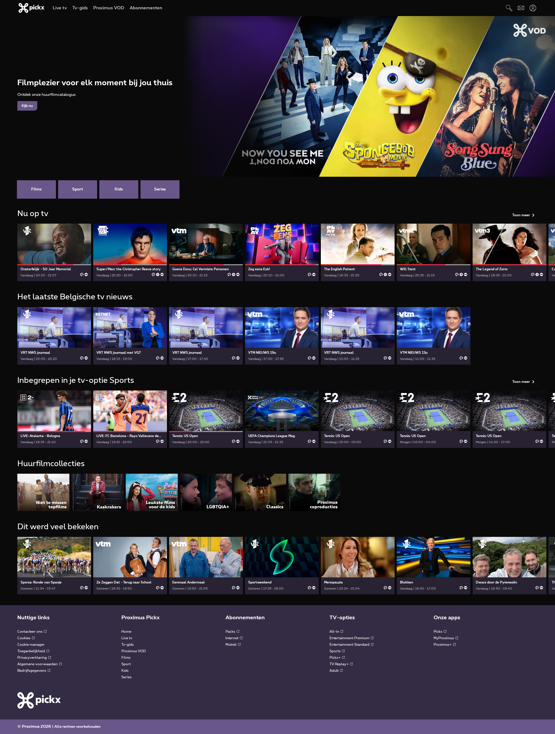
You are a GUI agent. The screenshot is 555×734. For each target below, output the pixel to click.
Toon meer (521, 215)
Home (126, 631)
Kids (125, 670)
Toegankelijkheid (31, 651)
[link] (54, 252)
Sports (335, 651)
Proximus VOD (133, 651)
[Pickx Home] (39, 700)
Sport (126, 664)
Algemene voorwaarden (38, 664)
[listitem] (43, 492)
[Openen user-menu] (533, 8)
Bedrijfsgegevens (32, 670)
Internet (232, 638)
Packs (230, 631)
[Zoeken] (509, 8)
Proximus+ (443, 644)
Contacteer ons (30, 631)
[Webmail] (521, 8)
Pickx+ (335, 657)
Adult (335, 670)
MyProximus (444, 638)
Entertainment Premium (350, 638)
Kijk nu (27, 106)
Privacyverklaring (32, 657)
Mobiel (231, 644)
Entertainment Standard (350, 644)
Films (126, 657)
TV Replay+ (339, 664)
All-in (335, 631)
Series (126, 677)
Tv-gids (127, 644)
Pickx (438, 631)
